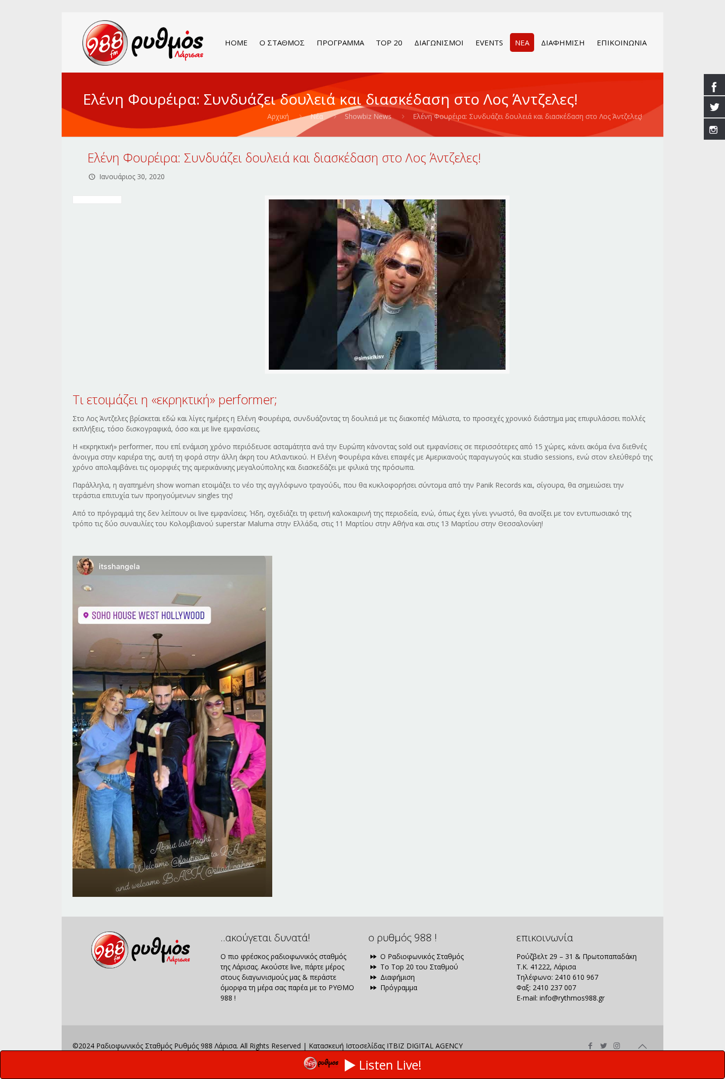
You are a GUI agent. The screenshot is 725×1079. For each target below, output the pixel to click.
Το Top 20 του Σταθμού (418, 966)
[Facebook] (590, 1045)
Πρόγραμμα (397, 987)
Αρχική (278, 116)
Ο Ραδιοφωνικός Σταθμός (421, 956)
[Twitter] (603, 1045)
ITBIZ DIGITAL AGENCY (425, 1045)
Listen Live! (390, 1064)
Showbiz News (368, 116)
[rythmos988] (142, 42)
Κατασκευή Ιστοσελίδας (347, 1045)
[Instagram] (617, 1045)
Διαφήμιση (396, 977)
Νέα (316, 116)
